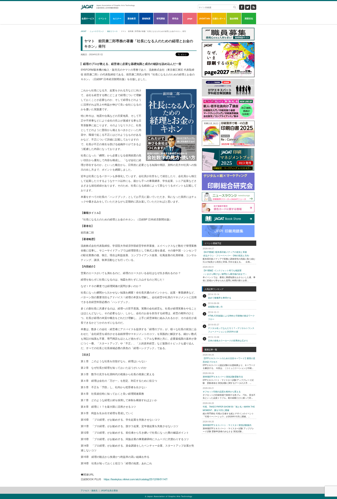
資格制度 (146, 18)
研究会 (175, 18)
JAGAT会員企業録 (109, 490)
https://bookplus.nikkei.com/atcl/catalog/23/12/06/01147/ (136, 479)
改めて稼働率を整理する (219, 297)
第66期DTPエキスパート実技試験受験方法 (223, 376)
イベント (102, 18)
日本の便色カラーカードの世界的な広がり (228, 340)
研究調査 (161, 18)
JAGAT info (204, 18)
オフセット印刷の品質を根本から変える (222, 391)
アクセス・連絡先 (89, 490)
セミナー (117, 18)
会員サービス (88, 18)
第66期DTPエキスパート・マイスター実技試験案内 (227, 424)
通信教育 (131, 18)
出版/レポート (219, 18)
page (189, 18)
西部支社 (249, 18)
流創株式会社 (157, 69)
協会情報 (234, 18)
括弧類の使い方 (215, 306)
